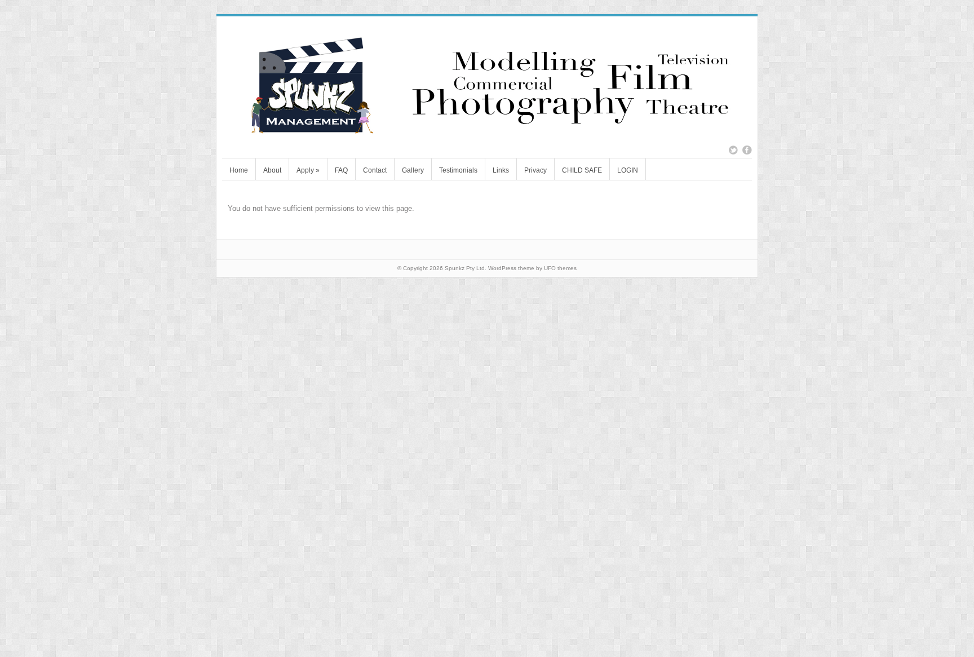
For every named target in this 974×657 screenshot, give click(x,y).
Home (238, 170)
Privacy (535, 170)
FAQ (341, 170)
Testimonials (458, 170)
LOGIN (627, 170)
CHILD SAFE (582, 170)
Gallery (413, 170)
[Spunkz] (487, 132)
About (272, 170)
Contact (375, 170)
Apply (308, 170)
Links (501, 170)
